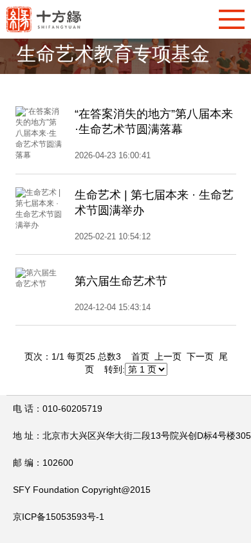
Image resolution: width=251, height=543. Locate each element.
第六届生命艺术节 (121, 281)
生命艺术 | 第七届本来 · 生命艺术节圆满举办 (154, 203)
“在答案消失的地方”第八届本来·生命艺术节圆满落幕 (154, 121)
